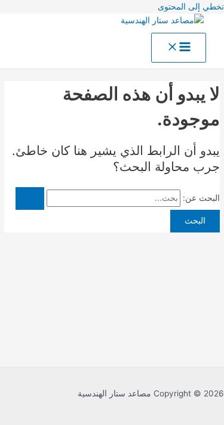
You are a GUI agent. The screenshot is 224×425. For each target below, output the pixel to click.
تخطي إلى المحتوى (191, 6)
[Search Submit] (30, 198)
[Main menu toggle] (178, 48)
